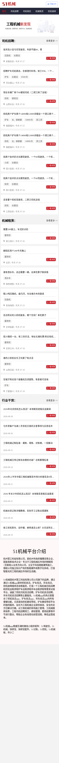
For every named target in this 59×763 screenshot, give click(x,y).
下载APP (53, 4)
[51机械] (9, 4)
